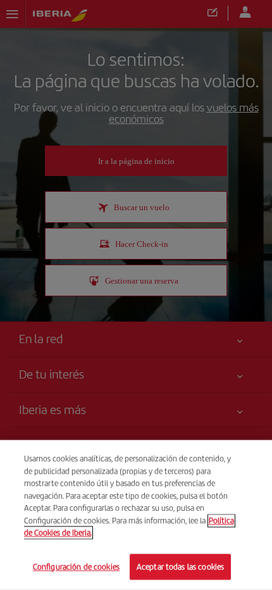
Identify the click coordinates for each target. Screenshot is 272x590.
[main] (136, 515)
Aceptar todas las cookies (180, 566)
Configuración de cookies (76, 566)
